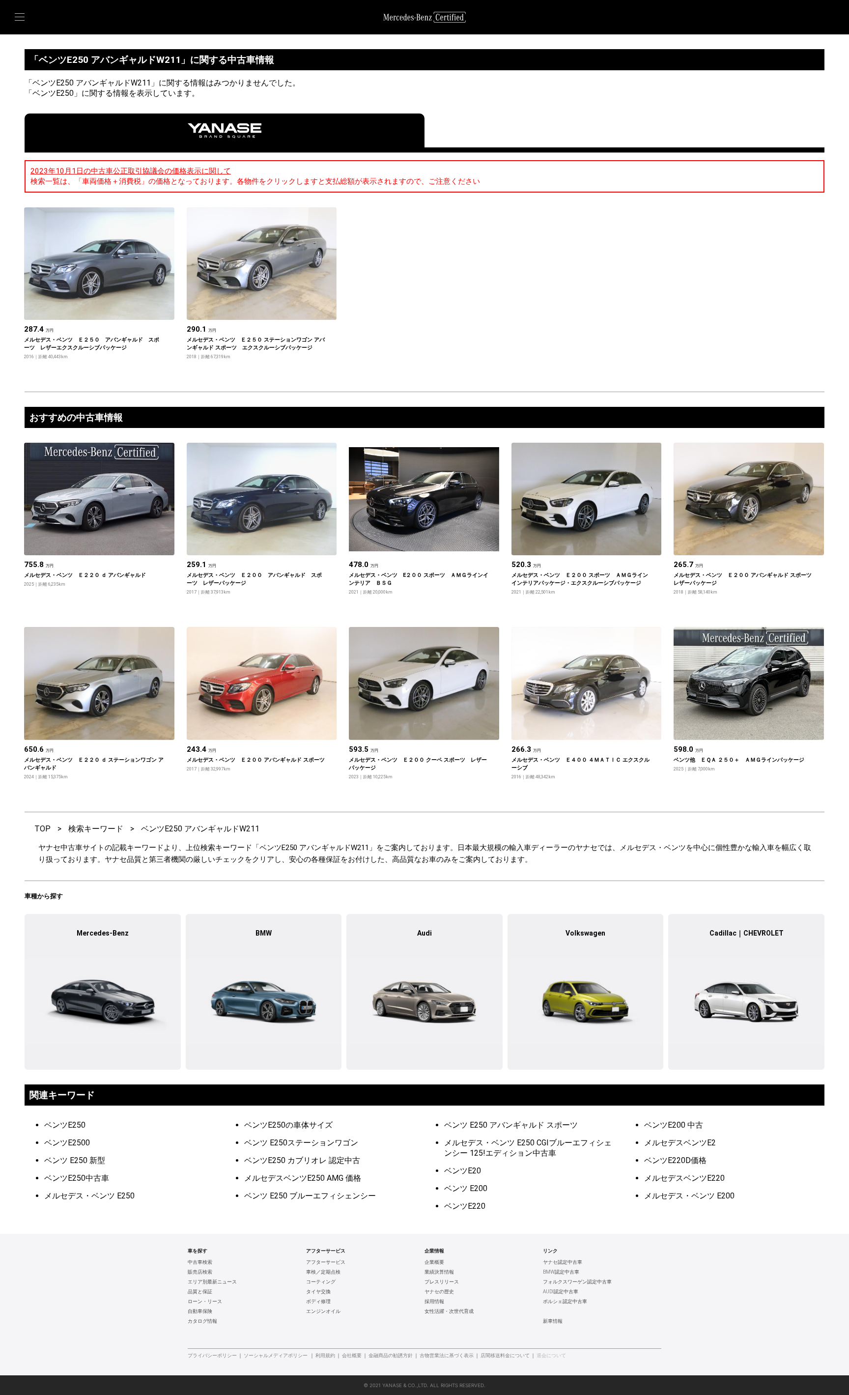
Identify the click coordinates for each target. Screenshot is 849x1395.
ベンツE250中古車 (76, 1178)
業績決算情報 (439, 1272)
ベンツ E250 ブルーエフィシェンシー (310, 1195)
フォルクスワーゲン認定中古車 (577, 1282)
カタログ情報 (202, 1321)
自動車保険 (200, 1311)
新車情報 (553, 1321)
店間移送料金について (505, 1355)
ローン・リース (205, 1301)
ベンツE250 (64, 1125)
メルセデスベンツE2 (680, 1142)
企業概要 (434, 1262)
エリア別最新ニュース (212, 1282)
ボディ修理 (318, 1301)
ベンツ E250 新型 (74, 1160)
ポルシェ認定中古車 (565, 1301)
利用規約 (325, 1355)
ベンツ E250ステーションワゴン (301, 1142)
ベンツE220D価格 (675, 1160)
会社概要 (352, 1355)
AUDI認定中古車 (560, 1291)
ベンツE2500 (67, 1142)
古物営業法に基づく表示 (447, 1355)
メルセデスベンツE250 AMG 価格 (302, 1178)
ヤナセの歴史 (439, 1291)
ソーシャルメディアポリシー (276, 1355)
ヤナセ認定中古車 (562, 1262)
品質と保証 (200, 1291)
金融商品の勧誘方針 (390, 1355)
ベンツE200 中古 (673, 1125)
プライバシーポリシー (212, 1355)
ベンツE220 (464, 1206)
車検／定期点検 (323, 1272)
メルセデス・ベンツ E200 (689, 1195)
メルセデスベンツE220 (684, 1178)
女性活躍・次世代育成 (449, 1311)
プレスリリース (441, 1282)
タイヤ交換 (318, 1291)
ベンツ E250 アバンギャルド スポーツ (511, 1125)
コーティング (321, 1282)
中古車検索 (200, 1262)
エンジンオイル (323, 1311)
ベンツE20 (462, 1170)
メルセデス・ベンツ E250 (89, 1195)
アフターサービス (325, 1262)
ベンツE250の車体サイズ (288, 1125)
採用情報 (434, 1301)
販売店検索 (200, 1272)
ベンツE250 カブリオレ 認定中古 (302, 1160)
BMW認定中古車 (561, 1272)
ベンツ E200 (465, 1188)
